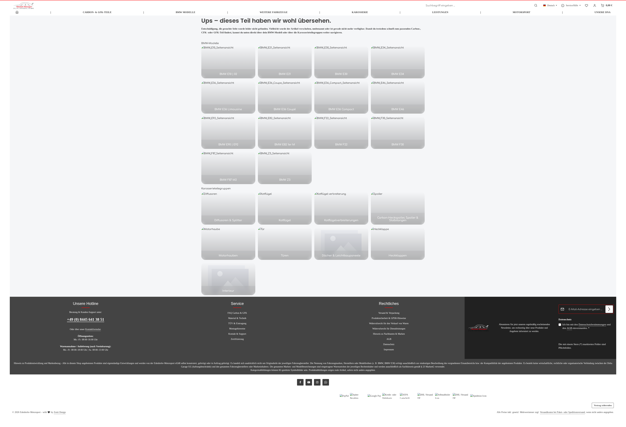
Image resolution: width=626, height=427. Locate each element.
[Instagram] (317, 382)
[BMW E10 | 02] (228, 62)
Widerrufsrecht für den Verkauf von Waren (389, 323)
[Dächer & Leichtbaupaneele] (341, 243)
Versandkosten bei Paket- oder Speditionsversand (562, 412)
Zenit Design (60, 412)
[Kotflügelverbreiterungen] (341, 208)
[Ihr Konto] (595, 5)
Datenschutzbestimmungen (592, 324)
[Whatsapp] (325, 382)
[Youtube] (309, 382)
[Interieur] (228, 278)
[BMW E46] (398, 97)
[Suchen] (536, 5)
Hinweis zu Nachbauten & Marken (389, 334)
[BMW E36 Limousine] (228, 97)
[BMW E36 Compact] (341, 97)
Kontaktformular (93, 329)
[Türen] (285, 243)
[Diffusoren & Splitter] (228, 208)
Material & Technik (237, 318)
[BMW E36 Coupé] (285, 97)
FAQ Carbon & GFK (237, 313)
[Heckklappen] (398, 243)
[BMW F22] (341, 132)
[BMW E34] (398, 62)
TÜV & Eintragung (237, 323)
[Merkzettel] (586, 5)
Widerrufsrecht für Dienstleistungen (388, 328)
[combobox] (478, 5)
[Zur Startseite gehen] (23, 5)
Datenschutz (388, 344)
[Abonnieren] (609, 309)
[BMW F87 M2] (228, 167)
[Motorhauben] (228, 243)
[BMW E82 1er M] (285, 132)
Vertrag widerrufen (603, 405)
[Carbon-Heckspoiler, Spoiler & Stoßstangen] (398, 208)
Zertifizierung (237, 339)
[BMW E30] (341, 62)
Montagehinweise (237, 328)
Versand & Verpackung (388, 313)
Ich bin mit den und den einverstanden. (586, 326)
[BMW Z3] (285, 167)
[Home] (17, 12)
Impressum (389, 349)
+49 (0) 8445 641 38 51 (85, 319)
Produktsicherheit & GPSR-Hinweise (389, 318)
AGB (389, 339)
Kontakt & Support (237, 334)
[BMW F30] (398, 132)
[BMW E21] (285, 62)
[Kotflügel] (285, 208)
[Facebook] (300, 382)
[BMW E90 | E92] (228, 132)
